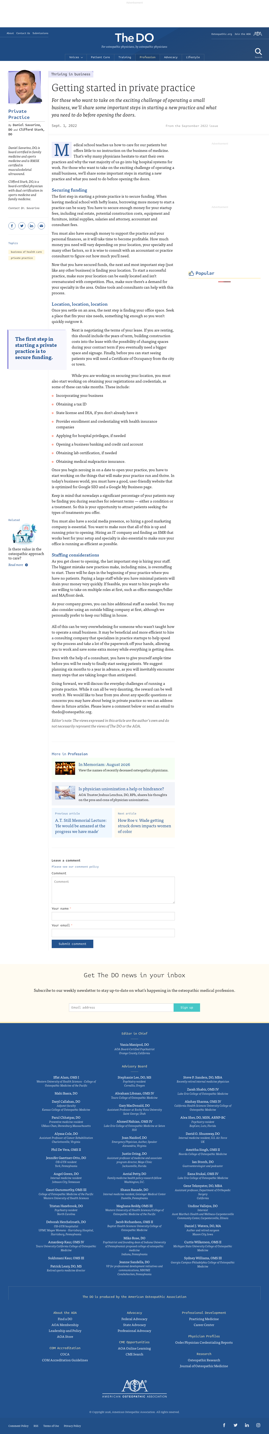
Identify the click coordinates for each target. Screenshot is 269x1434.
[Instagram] (258, 1426)
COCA (65, 1354)
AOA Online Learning (134, 1348)
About (10, 33)
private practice (22, 258)
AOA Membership (65, 1324)
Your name (61, 908)
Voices (74, 57)
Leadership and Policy (65, 1330)
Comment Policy (18, 1425)
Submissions (40, 33)
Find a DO (65, 1318)
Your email (62, 925)
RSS (36, 1425)
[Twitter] (21, 225)
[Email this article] (41, 225)
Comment (59, 873)
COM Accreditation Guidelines (65, 1360)
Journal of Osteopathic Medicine (204, 1365)
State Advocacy (134, 1324)
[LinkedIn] (31, 225)
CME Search (134, 1354)
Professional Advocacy (134, 1330)
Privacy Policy (72, 1425)
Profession (148, 57)
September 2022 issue (200, 126)
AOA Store (65, 1336)
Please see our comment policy (75, 867)
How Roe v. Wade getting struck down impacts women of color (144, 826)
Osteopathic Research (204, 1360)
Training (125, 57)
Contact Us (23, 33)
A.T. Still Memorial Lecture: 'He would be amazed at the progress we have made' (81, 826)
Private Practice (19, 114)
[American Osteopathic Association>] (257, 35)
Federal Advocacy (134, 1318)
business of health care (26, 252)
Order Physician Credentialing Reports (204, 1342)
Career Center (204, 1324)
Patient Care (100, 57)
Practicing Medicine (204, 1318)
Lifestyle (193, 57)
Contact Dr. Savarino (24, 208)
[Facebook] (12, 225)
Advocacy (171, 57)
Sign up (187, 1007)
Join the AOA (243, 34)
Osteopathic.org (221, 34)
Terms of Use (51, 1425)
